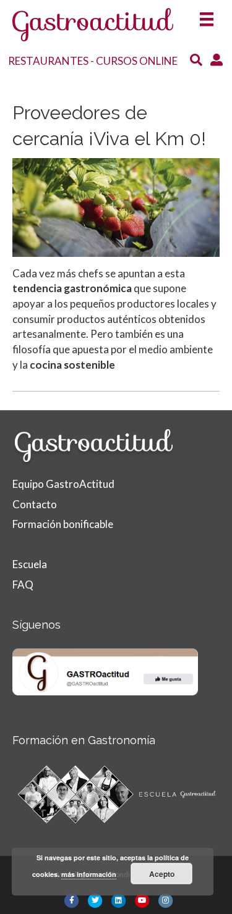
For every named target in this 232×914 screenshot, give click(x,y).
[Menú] (207, 16)
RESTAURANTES (48, 60)
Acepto (161, 873)
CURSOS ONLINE (137, 60)
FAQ (22, 584)
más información (88, 874)
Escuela (29, 564)
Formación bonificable (62, 524)
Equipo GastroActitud (63, 483)
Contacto (34, 504)
